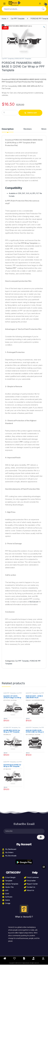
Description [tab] (8, 129)
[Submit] (41, 837)
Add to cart (32, 113)
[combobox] (21, 9)
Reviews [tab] (27, 129)
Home (4, 19)
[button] (44, 27)
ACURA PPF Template (10, 727)
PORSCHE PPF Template (23, 58)
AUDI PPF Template (9, 693)
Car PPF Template (17, 19)
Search (43, 9)
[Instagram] (44, 867)
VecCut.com (33, 602)
